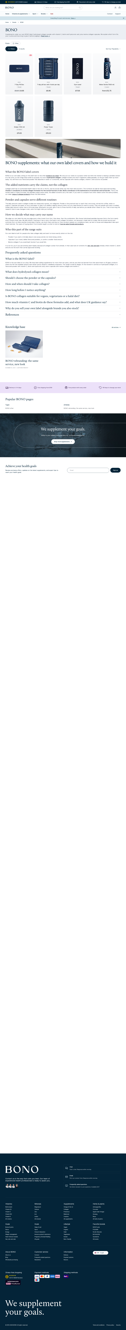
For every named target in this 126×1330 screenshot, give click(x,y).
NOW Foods (96, 1227)
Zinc (36, 1211)
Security (118, 1325)
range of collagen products (21, 194)
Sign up (115, 470)
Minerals (38, 1204)
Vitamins (8, 1204)
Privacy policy (110, 1325)
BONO (22, 22)
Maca (94, 1216)
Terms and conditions (98, 1325)
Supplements (69, 1204)
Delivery (66, 1255)
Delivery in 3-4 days (42, 2)
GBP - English (99, 1253)
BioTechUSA (96, 1234)
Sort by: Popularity (112, 49)
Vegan (65, 1227)
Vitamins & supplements (20, 14)
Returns (66, 1259)
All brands (95, 1239)
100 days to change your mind (112, 2)
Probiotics (67, 1211)
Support (118, 14)
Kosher (66, 1236)
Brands (43, 14)
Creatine (66, 1216)
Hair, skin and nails (10, 1239)
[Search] (80, 7)
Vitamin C (8, 1211)
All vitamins (8, 1219)
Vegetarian (67, 1234)
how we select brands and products (72, 224)
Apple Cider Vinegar (98, 1211)
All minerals (38, 1219)
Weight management (11, 1234)
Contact (110, 14)
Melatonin (66, 1214)
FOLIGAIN (95, 1229)
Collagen (66, 1209)
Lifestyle (67, 1224)
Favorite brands (99, 1224)
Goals (7, 1224)
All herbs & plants (98, 1219)
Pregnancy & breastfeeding (42, 1236)
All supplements (68, 1219)
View (73, 18)
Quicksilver (96, 1236)
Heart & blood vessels (11, 1236)
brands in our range (52, 176)
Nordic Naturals (97, 1232)
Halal (65, 1232)
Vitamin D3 (8, 1209)
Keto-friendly (67, 1239)
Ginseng (95, 1214)
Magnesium (38, 1207)
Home (7, 14)
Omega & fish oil (68, 1207)
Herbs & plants (98, 1204)
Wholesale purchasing (11, 1259)
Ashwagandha (97, 1207)
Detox (7, 1229)
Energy (7, 1232)
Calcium (37, 1209)
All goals (37, 1239)
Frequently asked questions (42, 1257)
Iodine (36, 1216)
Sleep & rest (38, 1227)
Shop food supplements (62, 441)
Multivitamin (8, 1207)
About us (8, 1255)
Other (16, 43)
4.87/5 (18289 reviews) (21, 2)
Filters (13, 49)
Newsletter (38, 1259)
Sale (51, 14)
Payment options (68, 1257)
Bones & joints (9, 1227)
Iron (36, 1214)
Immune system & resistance (42, 1234)
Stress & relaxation (40, 1232)
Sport (34, 14)
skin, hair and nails (93, 246)
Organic (66, 1229)
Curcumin (95, 1209)
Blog (6, 1257)
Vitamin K (8, 1216)
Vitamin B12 (8, 1214)
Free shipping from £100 (63, 2)
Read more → (45, 36)
